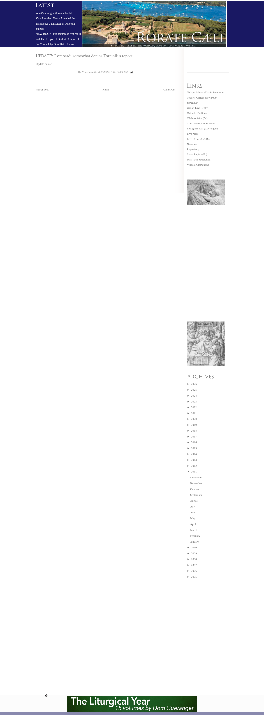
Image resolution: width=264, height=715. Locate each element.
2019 (194, 424)
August (194, 500)
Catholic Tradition (197, 113)
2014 (194, 454)
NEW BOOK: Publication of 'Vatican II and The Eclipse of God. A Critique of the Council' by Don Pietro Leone (58, 39)
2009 (194, 553)
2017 (194, 436)
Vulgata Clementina (198, 164)
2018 (194, 430)
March (193, 530)
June (192, 512)
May (192, 518)
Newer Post (42, 89)
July (192, 506)
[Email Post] (130, 72)
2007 (194, 565)
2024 (194, 395)
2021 (194, 413)
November (196, 483)
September (196, 494)
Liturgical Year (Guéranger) (202, 128)
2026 (194, 384)
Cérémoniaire (194, 118)
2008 (194, 559)
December (196, 477)
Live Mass (192, 133)
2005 (194, 576)
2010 (194, 547)
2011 (194, 471)
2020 (194, 419)
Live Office (193, 139)
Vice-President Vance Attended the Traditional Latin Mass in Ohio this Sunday (55, 24)
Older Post (169, 89)
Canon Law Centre (197, 107)
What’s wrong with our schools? (54, 13)
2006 (194, 570)
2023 (194, 401)
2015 (194, 448)
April (193, 524)
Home (106, 89)
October (194, 489)
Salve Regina (194, 154)
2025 (194, 389)
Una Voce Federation (198, 159)
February (195, 535)
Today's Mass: (205, 92)
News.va (192, 144)
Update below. (44, 64)
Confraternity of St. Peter (201, 123)
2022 (194, 407)
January (194, 541)
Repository (193, 149)
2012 (194, 465)
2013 (194, 459)
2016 (194, 442)
